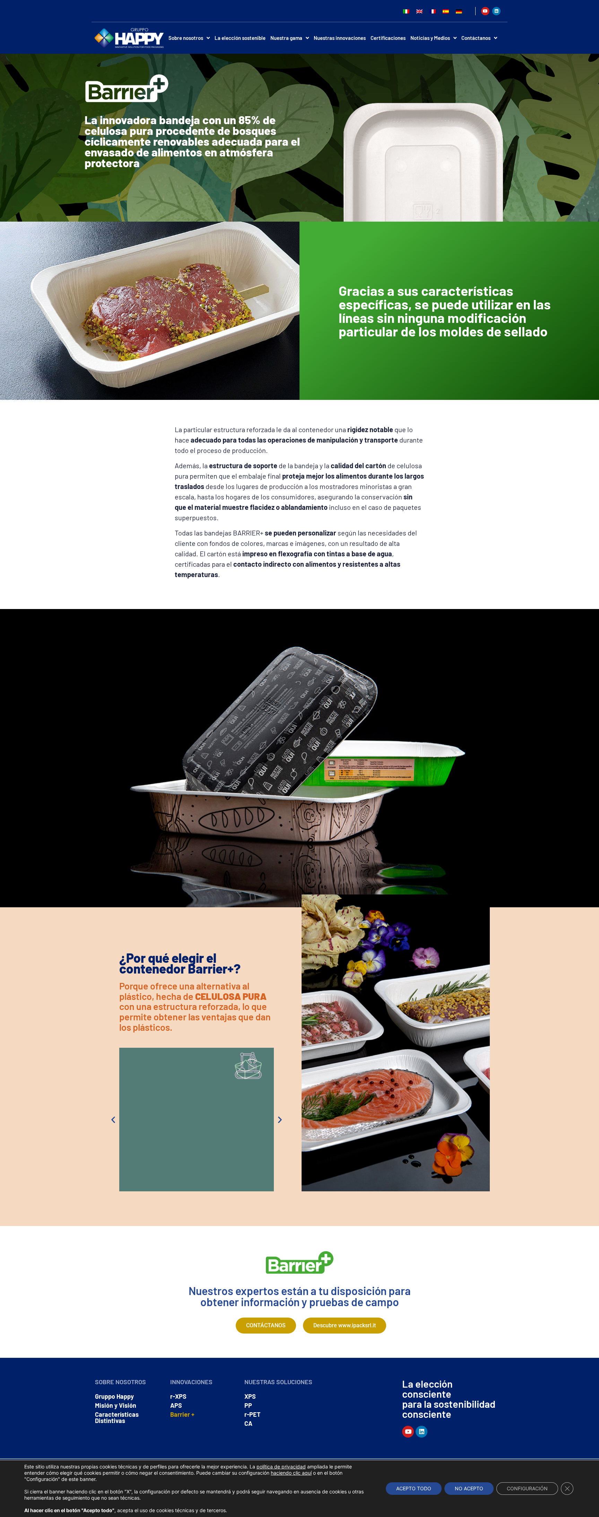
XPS (250, 1396)
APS (176, 1405)
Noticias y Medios (430, 38)
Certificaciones (388, 38)
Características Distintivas (117, 1417)
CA (248, 1423)
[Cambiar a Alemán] (459, 11)
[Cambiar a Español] (445, 11)
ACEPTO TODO (413, 1488)
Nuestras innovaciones (340, 38)
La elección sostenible (240, 38)
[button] (113, 1119)
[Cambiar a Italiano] (406, 11)
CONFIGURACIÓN (527, 1488)
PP (248, 1405)
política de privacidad (281, 1466)
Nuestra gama (286, 38)
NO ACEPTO (469, 1488)
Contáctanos (476, 38)
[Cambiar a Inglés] (419, 11)
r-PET (252, 1414)
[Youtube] (485, 11)
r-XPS (178, 1396)
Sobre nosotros (185, 38)
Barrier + (182, 1414)
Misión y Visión (115, 1405)
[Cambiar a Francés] (432, 11)
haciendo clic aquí (291, 1473)
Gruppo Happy (114, 1396)
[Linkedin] (496, 11)
